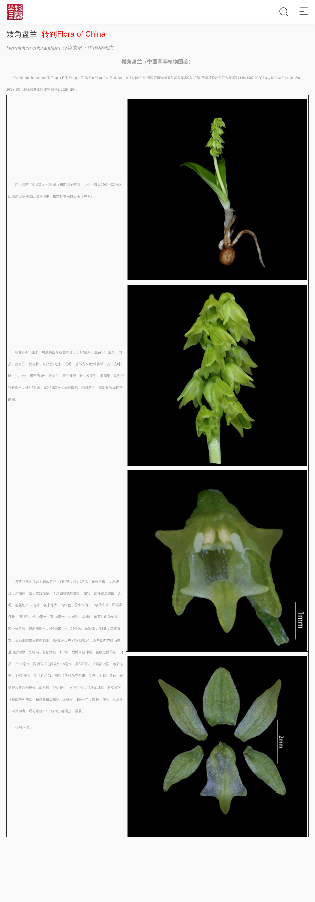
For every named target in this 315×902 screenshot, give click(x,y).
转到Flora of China (73, 33)
